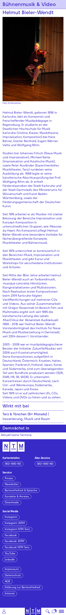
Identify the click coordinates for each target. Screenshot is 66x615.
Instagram (11, 517)
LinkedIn (10, 560)
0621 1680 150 (13, 464)
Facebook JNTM (14, 541)
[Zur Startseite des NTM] (33, 611)
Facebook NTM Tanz (17, 547)
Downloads (12, 502)
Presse (9, 478)
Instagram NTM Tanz (17, 529)
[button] (4, 611)
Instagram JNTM (15, 523)
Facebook (11, 535)
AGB (7, 581)
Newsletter (11, 484)
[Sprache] (54, 611)
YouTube (10, 553)
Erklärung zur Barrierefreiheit (22, 587)
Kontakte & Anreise (17, 496)
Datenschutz (13, 575)
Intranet (10, 593)
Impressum (12, 569)
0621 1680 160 (45, 464)
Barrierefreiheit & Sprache (21, 490)
